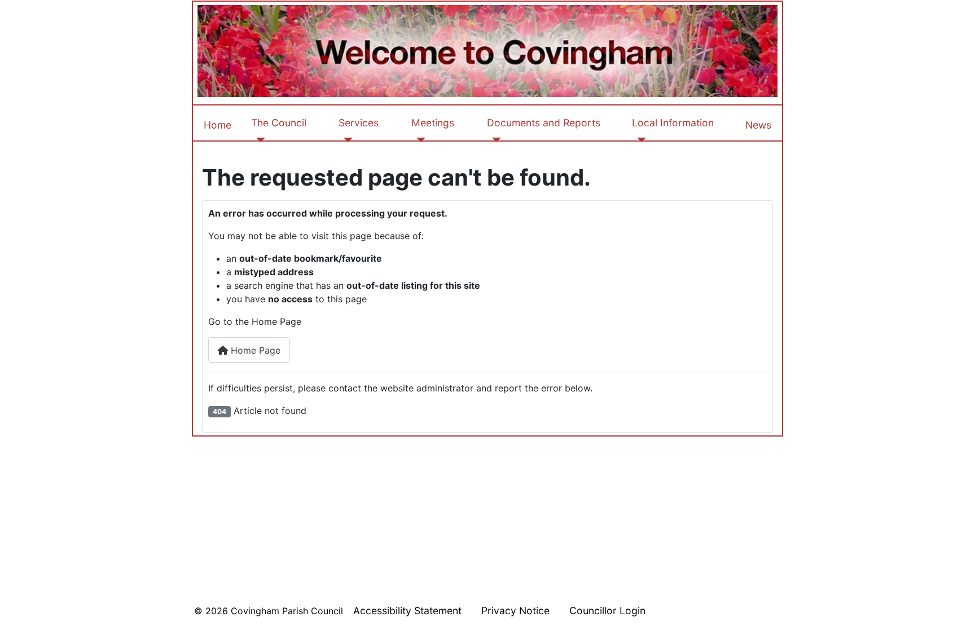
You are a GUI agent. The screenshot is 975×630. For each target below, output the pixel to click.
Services (359, 123)
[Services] (346, 139)
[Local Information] (639, 139)
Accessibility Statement (407, 610)
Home (217, 125)
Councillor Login (607, 610)
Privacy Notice (515, 610)
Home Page (254, 350)
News (758, 125)
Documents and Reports (543, 123)
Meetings (432, 123)
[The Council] (258, 139)
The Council (278, 123)
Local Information (673, 123)
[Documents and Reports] (494, 139)
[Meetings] (418, 139)
